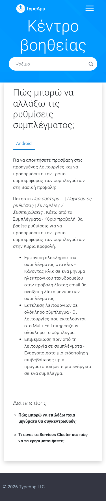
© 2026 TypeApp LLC (24, 486)
